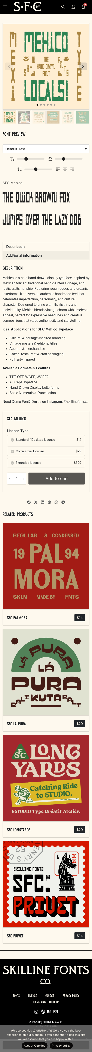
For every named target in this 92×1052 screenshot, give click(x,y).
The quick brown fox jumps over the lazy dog (42, 209)
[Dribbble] (43, 1012)
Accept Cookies (35, 1045)
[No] (87, 1038)
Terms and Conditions (46, 1002)
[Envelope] (55, 1012)
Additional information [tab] (24, 255)
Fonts (16, 995)
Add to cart (57, 478)
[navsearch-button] (63, 7)
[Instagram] (36, 1012)
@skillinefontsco (76, 401)
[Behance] (49, 1012)
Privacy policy (61, 1045)
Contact (49, 995)
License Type (17, 431)
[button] (4, 7)
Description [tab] (15, 246)
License (32, 995)
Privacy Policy (71, 995)
